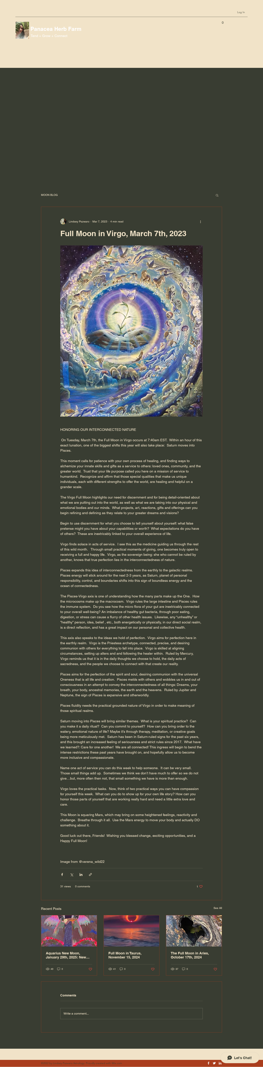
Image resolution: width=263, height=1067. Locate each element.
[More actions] (200, 221)
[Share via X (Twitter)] (71, 874)
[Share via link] (90, 874)
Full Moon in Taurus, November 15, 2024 (125, 955)
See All (218, 908)
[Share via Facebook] (62, 874)
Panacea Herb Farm (55, 29)
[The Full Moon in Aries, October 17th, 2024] (194, 931)
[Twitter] (214, 1063)
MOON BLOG (49, 194)
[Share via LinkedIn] (81, 874)
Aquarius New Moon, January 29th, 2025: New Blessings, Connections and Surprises (66, 955)
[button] (222, 21)
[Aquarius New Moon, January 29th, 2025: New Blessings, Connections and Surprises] (69, 931)
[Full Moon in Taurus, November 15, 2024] (131, 931)
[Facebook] (208, 1063)
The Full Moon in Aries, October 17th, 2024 (190, 955)
